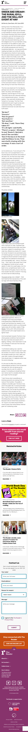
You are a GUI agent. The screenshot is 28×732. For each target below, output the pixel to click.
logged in (12, 424)
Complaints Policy (20, 726)
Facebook (20, 415)
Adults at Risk (14, 722)
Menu (25, 3)
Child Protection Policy (8, 726)
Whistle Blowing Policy (14, 729)
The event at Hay (7, 277)
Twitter (16, 415)
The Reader (5, 2)
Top (14, 649)
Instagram (20, 683)
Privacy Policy (9, 719)
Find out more (14, 438)
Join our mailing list (14, 644)
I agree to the (13, 619)
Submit (14, 627)
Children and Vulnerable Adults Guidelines (14, 724)
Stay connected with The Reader (14, 638)
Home (3, 8)
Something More (9, 8)
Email (24, 415)
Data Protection (18, 719)
